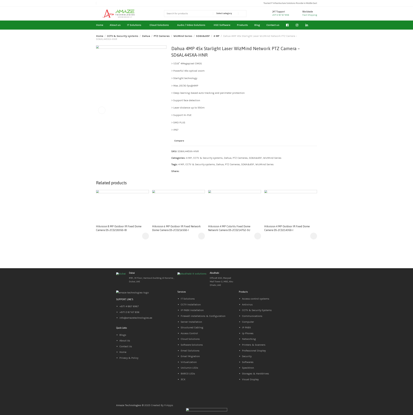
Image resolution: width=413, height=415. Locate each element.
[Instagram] (260, 275)
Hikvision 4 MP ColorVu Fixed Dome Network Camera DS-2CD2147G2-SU (229, 228)
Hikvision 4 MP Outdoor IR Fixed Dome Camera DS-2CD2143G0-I (287, 228)
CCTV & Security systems (122, 36)
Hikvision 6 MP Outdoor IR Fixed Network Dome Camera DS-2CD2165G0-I (176, 228)
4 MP (216, 36)
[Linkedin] (251, 275)
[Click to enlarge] (101, 110)
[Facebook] (243, 275)
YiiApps (168, 405)
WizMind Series (182, 36)
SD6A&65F (203, 36)
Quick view (143, 204)
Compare (179, 140)
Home (99, 36)
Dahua (146, 36)
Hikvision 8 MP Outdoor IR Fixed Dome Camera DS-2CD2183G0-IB (118, 228)
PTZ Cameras (162, 36)
